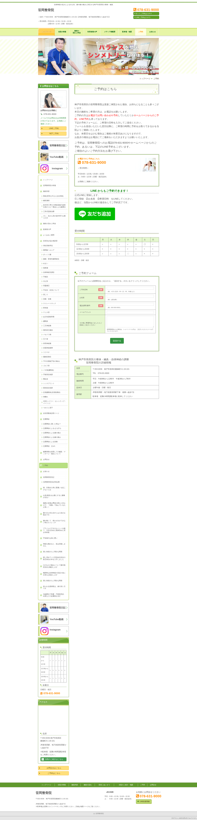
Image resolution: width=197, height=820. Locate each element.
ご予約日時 (84, 290)
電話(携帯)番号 (85, 305)
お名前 (82, 297)
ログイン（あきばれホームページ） (184, 818)
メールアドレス (85, 312)
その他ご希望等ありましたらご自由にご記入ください (91, 324)
